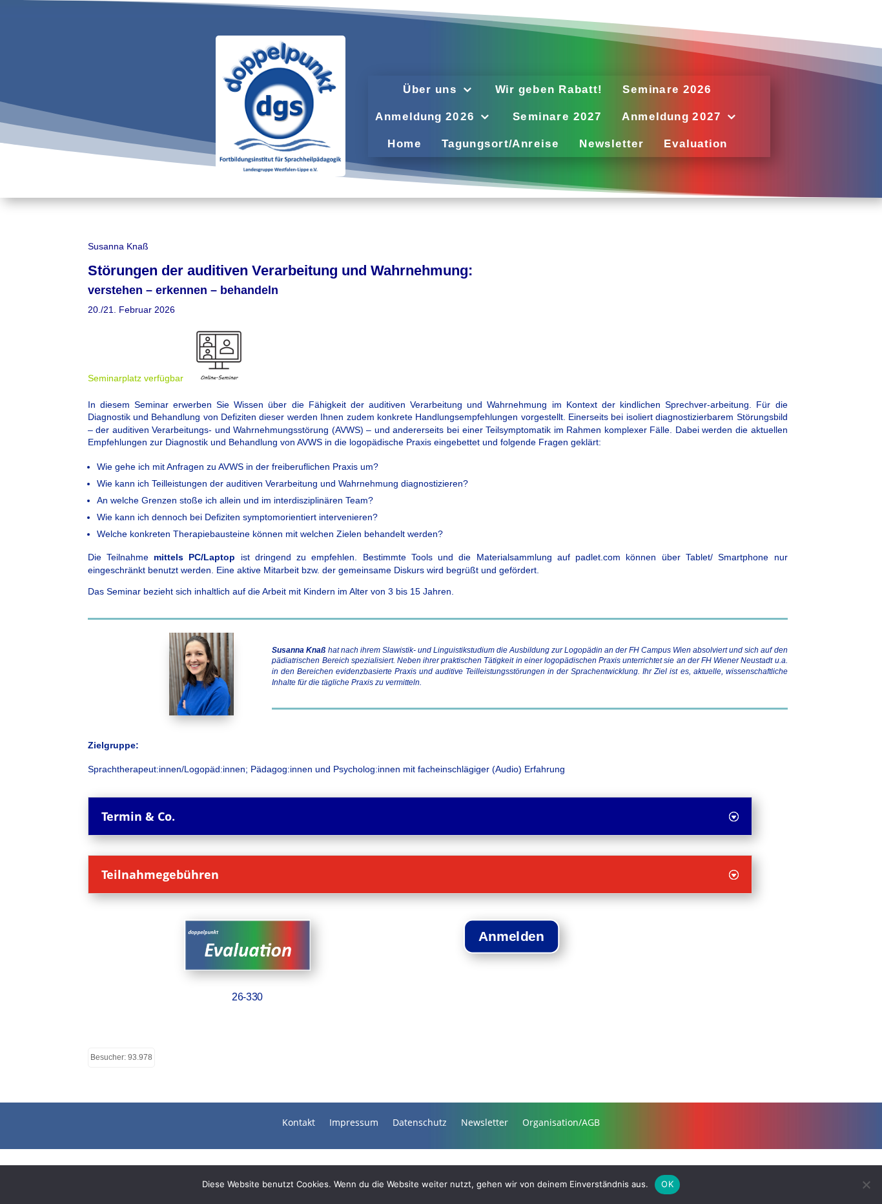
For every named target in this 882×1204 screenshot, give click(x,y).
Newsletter (611, 144)
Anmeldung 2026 (425, 117)
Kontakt (298, 1123)
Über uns (430, 89)
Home (404, 144)
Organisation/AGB (561, 1123)
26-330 (247, 996)
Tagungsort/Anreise (500, 144)
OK (667, 1184)
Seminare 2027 (557, 117)
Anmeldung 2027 (671, 117)
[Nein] (865, 1184)
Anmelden (511, 936)
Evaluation (695, 144)
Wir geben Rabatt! (548, 89)
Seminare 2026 (667, 89)
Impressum (353, 1123)
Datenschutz (420, 1123)
